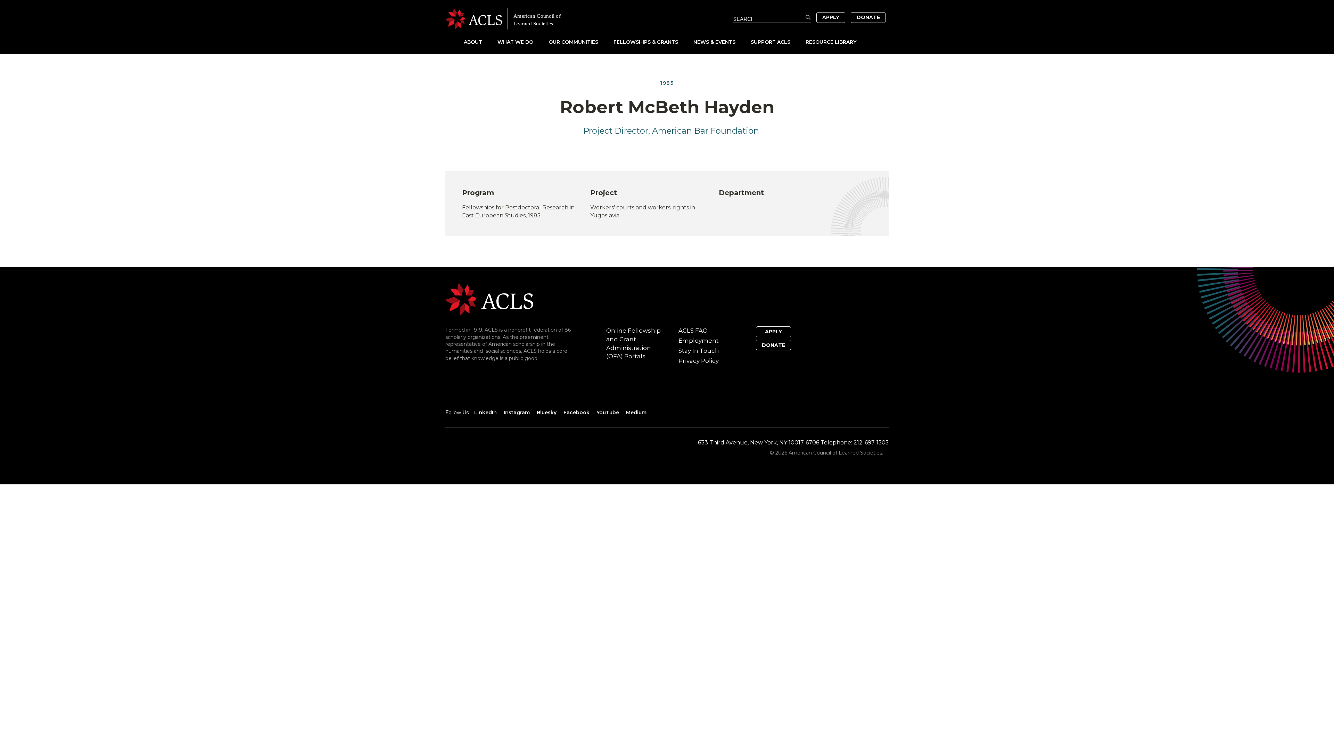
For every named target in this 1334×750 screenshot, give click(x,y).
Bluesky (547, 412)
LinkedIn (485, 412)
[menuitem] (480, 42)
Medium (636, 412)
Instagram (517, 412)
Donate (868, 17)
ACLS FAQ (693, 330)
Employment (698, 340)
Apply (830, 17)
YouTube (607, 412)
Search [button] (808, 17)
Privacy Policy (698, 360)
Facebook (576, 412)
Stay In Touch (698, 350)
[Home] (556, 19)
